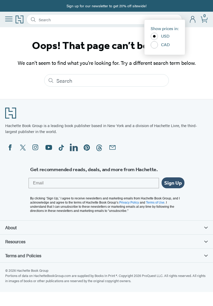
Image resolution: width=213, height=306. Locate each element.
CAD (165, 44)
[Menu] (8, 19)
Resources (15, 241)
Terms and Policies (23, 255)
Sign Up (173, 183)
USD (165, 36)
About (11, 227)
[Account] (192, 19)
